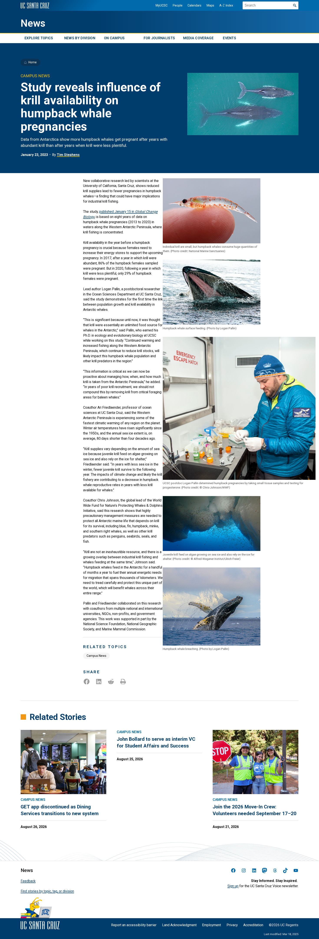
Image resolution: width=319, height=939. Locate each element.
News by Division (79, 38)
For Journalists (159, 38)
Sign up (232, 886)
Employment (211, 925)
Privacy (232, 925)
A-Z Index (226, 5)
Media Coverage (198, 38)
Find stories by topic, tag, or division (47, 891)
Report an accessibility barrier (133, 925)
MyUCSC (162, 5)
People (178, 5)
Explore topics (39, 38)
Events (229, 38)
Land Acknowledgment (179, 925)
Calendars (194, 5)
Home (32, 62)
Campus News (96, 655)
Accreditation (253, 925)
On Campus (114, 38)
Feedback (28, 881)
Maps (210, 5)
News (33, 23)
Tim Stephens (68, 155)
